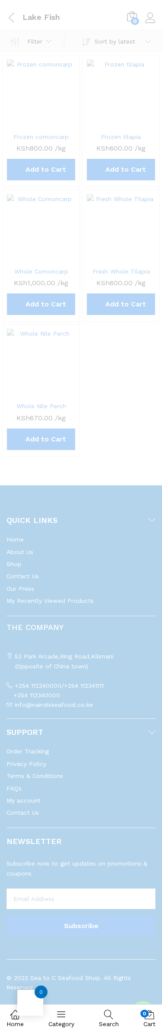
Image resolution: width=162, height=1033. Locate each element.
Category (61, 1023)
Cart (149, 1019)
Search (109, 1023)
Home (15, 1023)
